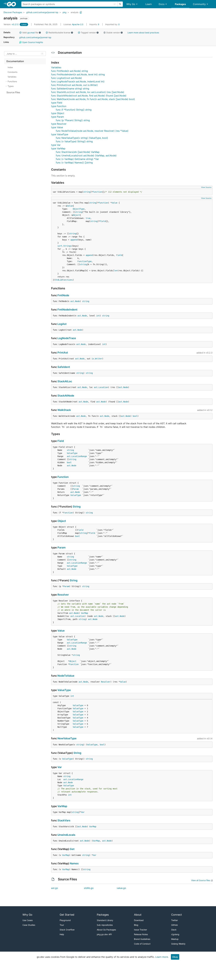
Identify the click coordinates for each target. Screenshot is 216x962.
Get (72, 849)
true (88, 218)
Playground (65, 920)
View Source (206, 187)
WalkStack (64, 409)
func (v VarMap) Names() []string (74, 162)
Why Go (130, 4)
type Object (57, 113)
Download (139, 920)
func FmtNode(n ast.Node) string (69, 70)
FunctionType (84, 261)
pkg (64, 12)
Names (74, 863)
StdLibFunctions (64, 280)
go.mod (31, 32)
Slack (173, 929)
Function (97, 192)
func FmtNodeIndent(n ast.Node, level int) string (78, 74)
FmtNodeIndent (67, 309)
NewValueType (67, 738)
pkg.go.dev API (104, 934)
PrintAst (62, 352)
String (77, 506)
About (138, 914)
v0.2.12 (11, 24)
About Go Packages (106, 929)
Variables (56, 67)
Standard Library (105, 920)
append (73, 240)
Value (114, 203)
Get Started (67, 914)
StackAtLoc (64, 381)
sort (59, 246)
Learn (148, 4)
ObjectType (78, 209)
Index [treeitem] (10, 67)
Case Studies (28, 925)
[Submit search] (120, 4)
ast (72, 301)
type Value (57, 127)
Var (59, 767)
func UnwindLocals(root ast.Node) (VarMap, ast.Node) (86, 155)
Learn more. (162, 956)
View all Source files (200, 880)
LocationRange (79, 456)
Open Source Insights (32, 42)
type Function (58, 106)
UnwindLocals (66, 834)
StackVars (63, 820)
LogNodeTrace (66, 338)
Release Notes (141, 934)
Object (76, 215)
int (98, 315)
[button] (20, 32)
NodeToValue (65, 675)
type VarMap (58, 148)
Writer (98, 358)
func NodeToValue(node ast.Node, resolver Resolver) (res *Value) (92, 130)
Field (103, 221)
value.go (121, 888)
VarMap (84, 613)
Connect (176, 914)
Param (76, 489)
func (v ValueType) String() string (74, 141)
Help (62, 934)
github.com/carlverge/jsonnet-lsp (42, 12)
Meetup (175, 939)
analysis (74, 12)
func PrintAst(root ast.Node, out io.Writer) (74, 85)
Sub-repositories (105, 925)
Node (77, 301)
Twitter (174, 920)
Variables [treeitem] (12, 76)
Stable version (113, 32)
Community (199, 4)
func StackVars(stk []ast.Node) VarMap (77, 151)
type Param (57, 116)
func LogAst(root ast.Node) (66, 77)
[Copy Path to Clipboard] (80, 12)
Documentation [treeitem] (15, 61)
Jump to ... (12, 53)
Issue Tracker (140, 929)
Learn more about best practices (143, 32)
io (93, 358)
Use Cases (27, 920)
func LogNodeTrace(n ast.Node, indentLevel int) (77, 81)
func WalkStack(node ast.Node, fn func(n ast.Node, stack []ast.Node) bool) (93, 99)
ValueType (72, 453)
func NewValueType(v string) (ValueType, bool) (82, 137)
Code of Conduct (142, 943)
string (86, 192)
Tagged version (88, 32)
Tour (62, 925)
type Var (56, 144)
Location (103, 387)
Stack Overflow (67, 929)
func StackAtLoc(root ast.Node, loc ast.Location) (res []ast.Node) (87, 92)
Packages (180, 4)
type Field (56, 102)
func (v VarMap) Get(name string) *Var (77, 159)
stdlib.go (89, 888)
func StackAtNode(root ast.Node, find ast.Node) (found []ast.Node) (88, 95)
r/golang (175, 934)
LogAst (62, 323)
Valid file (30, 32)
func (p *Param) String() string (73, 120)
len (115, 270)
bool (135, 416)
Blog (136, 925)
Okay (175, 956)
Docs (161, 4)
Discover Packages (13, 12)
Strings (67, 246)
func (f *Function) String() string (74, 109)
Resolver (63, 594)
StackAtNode (65, 395)
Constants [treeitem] (12, 72)
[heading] (12, 4)
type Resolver (58, 123)
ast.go (54, 888)
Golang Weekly (178, 943)
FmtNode (63, 295)
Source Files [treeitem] (13, 92)
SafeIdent (63, 366)
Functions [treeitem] (12, 81)
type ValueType (59, 134)
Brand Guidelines (142, 939)
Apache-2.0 (77, 24)
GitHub (174, 925)
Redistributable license (59, 32)
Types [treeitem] (11, 86)
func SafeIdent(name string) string (70, 88)
